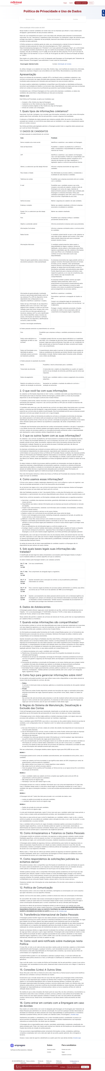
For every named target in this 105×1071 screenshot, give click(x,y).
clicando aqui (63, 911)
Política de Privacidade (53, 19)
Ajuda (71, 3)
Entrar (91, 3)
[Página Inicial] (16, 3)
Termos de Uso (30, 19)
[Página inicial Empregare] (18, 1046)
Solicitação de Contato (64, 64)
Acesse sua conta (66, 1049)
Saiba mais (18, 1067)
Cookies (75, 19)
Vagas (65, 3)
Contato (49, 1052)
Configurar (62, 1067)
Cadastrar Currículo (66, 1054)
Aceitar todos (85, 1067)
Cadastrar (81, 3)
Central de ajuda (51, 1049)
